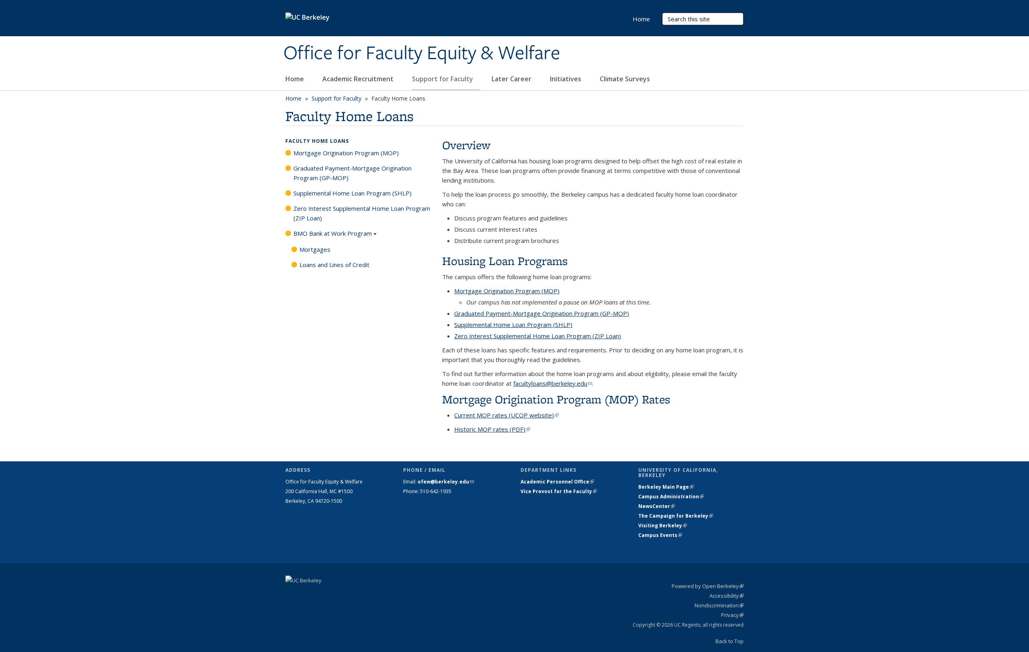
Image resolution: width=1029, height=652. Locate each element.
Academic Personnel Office (557, 481)
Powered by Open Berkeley (708, 586)
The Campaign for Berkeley (675, 515)
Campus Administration (671, 496)
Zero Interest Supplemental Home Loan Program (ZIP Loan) (361, 213)
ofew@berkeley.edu (446, 481)
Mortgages (314, 249)
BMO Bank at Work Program (332, 233)
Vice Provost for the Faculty (559, 491)
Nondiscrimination (719, 605)
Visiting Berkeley (662, 525)
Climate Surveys (625, 78)
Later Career (512, 78)
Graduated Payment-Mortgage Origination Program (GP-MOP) (352, 173)
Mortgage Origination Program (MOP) (346, 153)
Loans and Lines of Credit (334, 265)
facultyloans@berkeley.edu (552, 383)
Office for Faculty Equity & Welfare (421, 53)
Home (295, 78)
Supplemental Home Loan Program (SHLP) (352, 193)
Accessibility (726, 595)
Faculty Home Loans (317, 141)
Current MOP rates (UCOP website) (506, 415)
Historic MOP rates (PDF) (492, 429)
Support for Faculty (443, 78)
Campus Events (660, 535)
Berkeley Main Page (666, 486)
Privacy (732, 615)
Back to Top (729, 641)
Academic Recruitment (358, 78)
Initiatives (566, 78)
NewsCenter (656, 506)
